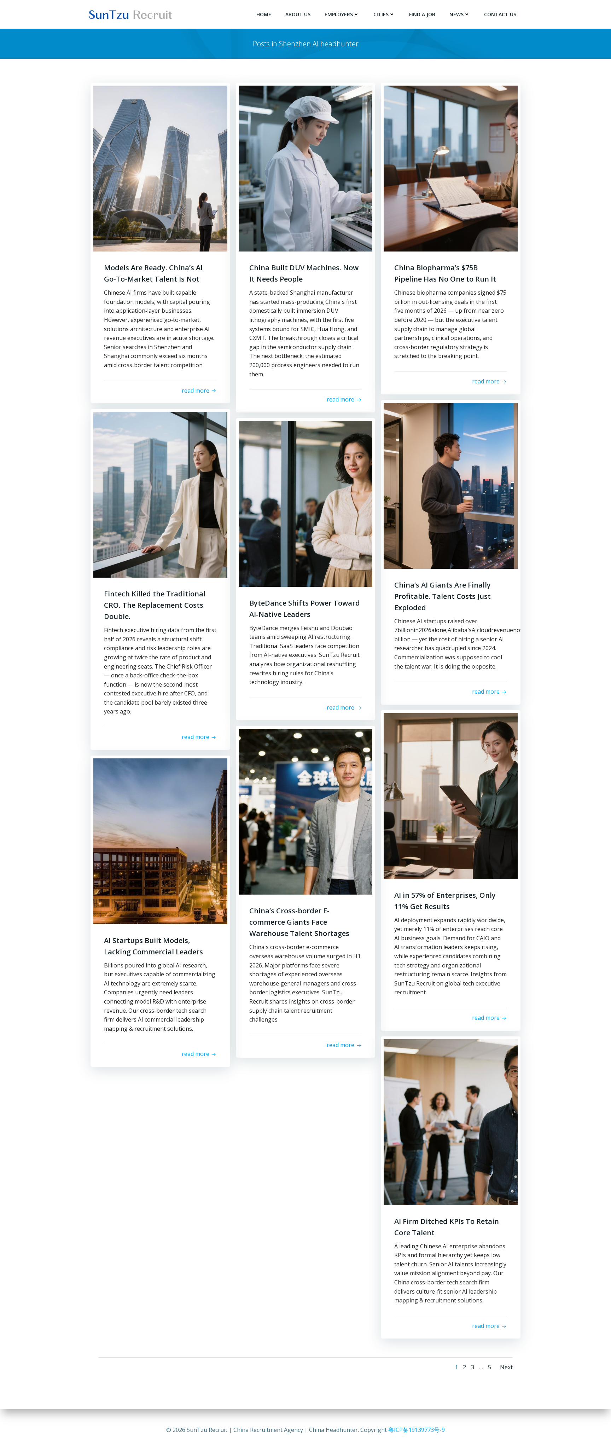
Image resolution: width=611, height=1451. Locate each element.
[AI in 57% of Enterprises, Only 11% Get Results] (451, 795)
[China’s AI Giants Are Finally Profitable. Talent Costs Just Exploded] (451, 485)
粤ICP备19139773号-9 (416, 1430)
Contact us (500, 14)
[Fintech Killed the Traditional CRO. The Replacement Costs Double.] (160, 494)
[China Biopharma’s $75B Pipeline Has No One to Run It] (451, 168)
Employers (339, 14)
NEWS (456, 14)
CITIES (381, 14)
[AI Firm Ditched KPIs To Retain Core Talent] (451, 1121)
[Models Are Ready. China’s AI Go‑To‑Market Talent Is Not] (160, 168)
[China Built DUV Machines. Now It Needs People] (306, 168)
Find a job (422, 14)
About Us (297, 14)
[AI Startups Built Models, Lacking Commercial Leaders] (160, 840)
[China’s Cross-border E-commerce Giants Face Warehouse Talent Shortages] (306, 811)
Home (263, 14)
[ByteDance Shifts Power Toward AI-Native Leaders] (306, 503)
